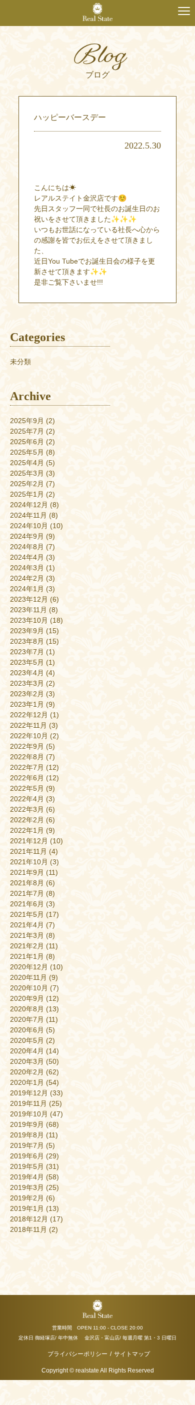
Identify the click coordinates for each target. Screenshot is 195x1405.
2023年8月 (27, 641)
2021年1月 (27, 956)
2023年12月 (29, 599)
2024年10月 (29, 526)
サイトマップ (132, 1353)
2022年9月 (27, 746)
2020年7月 (27, 1019)
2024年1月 (27, 589)
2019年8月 (27, 1135)
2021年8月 (27, 883)
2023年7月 (27, 652)
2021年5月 (27, 914)
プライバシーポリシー (78, 1353)
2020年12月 (29, 967)
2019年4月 (27, 1177)
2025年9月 (27, 421)
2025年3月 (27, 473)
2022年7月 (27, 767)
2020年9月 (27, 998)
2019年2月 (27, 1198)
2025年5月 (27, 452)
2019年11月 (28, 1103)
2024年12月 (29, 505)
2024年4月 (27, 557)
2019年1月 (27, 1208)
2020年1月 (27, 1082)
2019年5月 (27, 1166)
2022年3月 (27, 809)
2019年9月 (27, 1124)
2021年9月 (27, 872)
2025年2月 (27, 484)
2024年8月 (27, 547)
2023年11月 (28, 610)
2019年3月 (27, 1187)
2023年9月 (27, 631)
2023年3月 (27, 683)
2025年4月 (27, 463)
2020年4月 (27, 1051)
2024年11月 (28, 515)
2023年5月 (27, 662)
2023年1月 (27, 704)
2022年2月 (27, 820)
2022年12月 (29, 715)
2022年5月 (27, 788)
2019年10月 (29, 1114)
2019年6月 (27, 1156)
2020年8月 (27, 1009)
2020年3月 (27, 1061)
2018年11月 (28, 1229)
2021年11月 (28, 851)
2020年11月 (28, 977)
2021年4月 (27, 925)
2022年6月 (27, 778)
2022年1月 (27, 830)
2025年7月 (27, 431)
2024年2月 (27, 578)
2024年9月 (27, 536)
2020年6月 (27, 1030)
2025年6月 (27, 442)
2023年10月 (29, 620)
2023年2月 (27, 694)
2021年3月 (27, 935)
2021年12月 (29, 841)
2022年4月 (27, 799)
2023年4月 (27, 673)
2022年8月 (27, 757)
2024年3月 (27, 568)
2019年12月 (29, 1093)
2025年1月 (27, 494)
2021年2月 (27, 946)
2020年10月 (29, 988)
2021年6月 (27, 904)
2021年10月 (29, 862)
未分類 (20, 362)
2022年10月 (29, 736)
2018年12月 (29, 1219)
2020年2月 (27, 1072)
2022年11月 (28, 725)
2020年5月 (27, 1040)
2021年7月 (27, 893)
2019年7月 (27, 1145)
